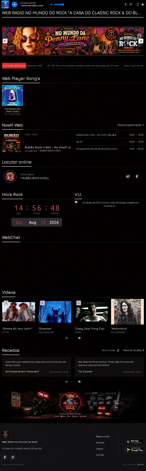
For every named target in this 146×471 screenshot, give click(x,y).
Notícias (100, 442)
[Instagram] (130, 4)
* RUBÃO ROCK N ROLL (49, 150)
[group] (18, 316)
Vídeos (99, 448)
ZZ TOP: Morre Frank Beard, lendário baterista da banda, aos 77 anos (65, 65)
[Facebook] (126, 4)
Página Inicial (102, 436)
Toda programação (129, 124)
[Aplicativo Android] (143, 4)
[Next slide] (79, 337)
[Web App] (138, 4)
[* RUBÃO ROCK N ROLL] (10, 176)
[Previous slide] (66, 337)
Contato (100, 454)
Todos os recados (133, 350)
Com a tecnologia (129, 464)
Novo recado (108, 350)
